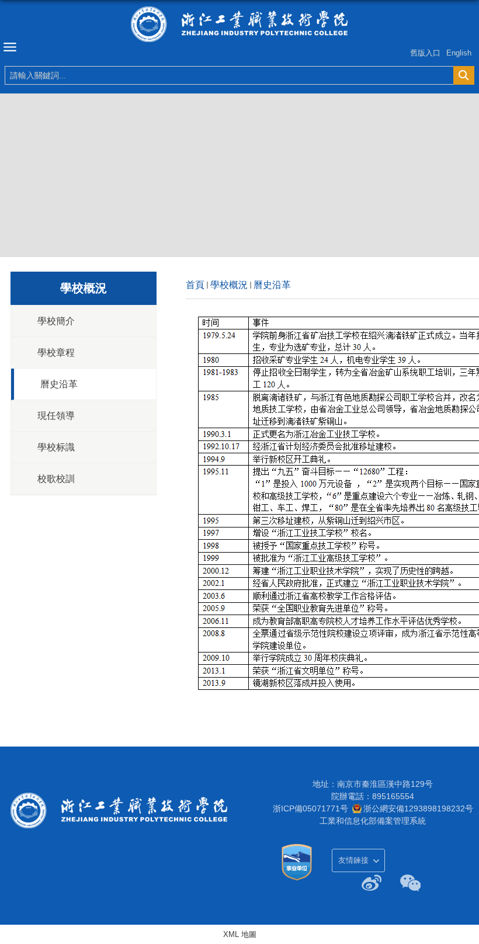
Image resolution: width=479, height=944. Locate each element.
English (458, 52)
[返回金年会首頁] (239, 24)
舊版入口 (425, 52)
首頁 (195, 285)
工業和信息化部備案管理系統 (373, 820)
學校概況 (229, 285)
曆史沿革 (272, 285)
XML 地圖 (239, 934)
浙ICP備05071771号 (310, 808)
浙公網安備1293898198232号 (418, 808)
